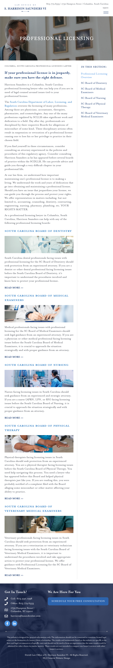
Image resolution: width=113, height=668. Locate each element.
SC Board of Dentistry (94, 83)
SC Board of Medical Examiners (93, 90)
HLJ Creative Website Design (56, 658)
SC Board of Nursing (93, 98)
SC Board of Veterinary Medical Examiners (94, 115)
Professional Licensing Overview (94, 75)
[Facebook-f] (7, 623)
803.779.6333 (53, 4)
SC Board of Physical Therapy (93, 105)
